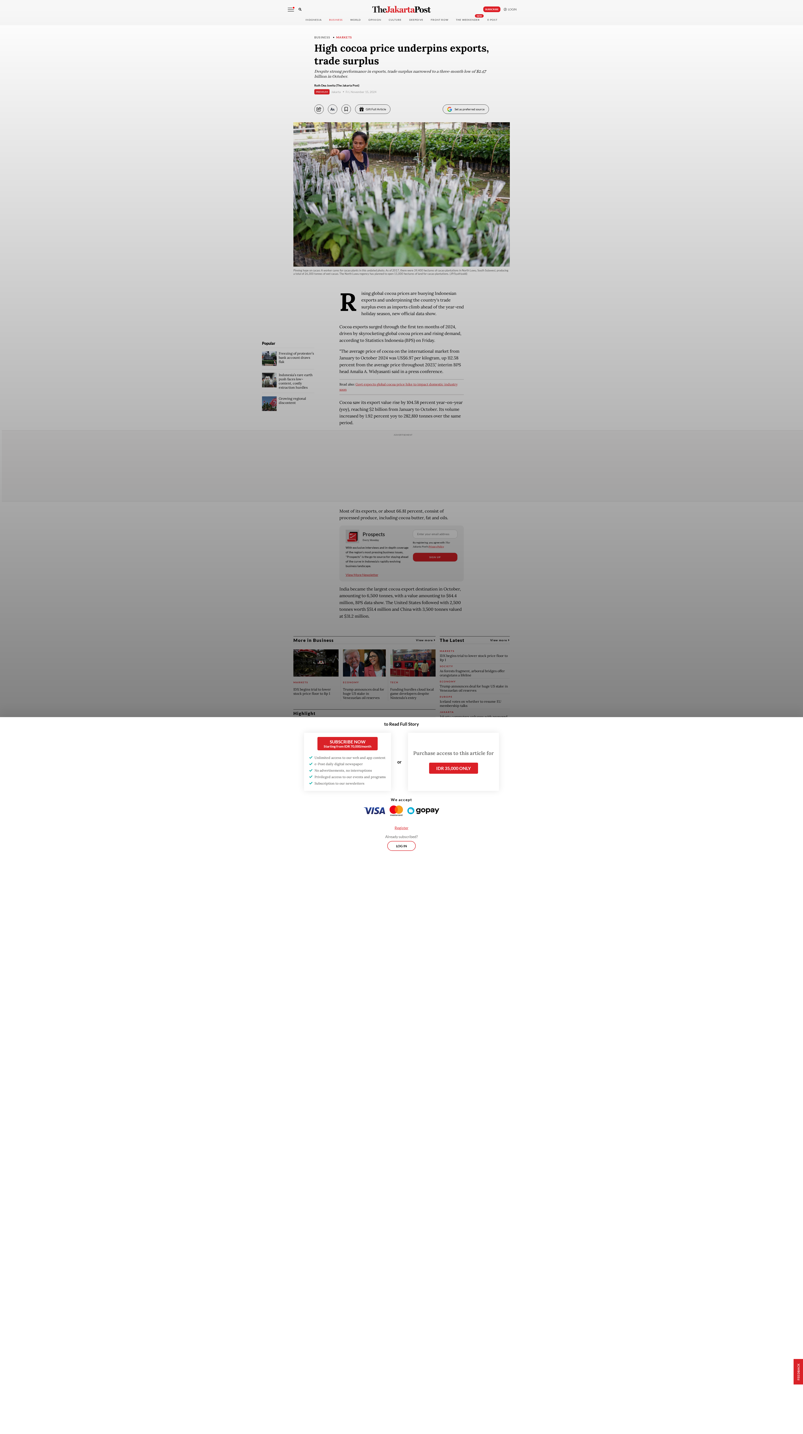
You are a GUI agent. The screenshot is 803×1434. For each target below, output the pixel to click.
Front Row (439, 19)
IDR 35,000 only (453, 768)
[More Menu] (290, 10)
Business (336, 19)
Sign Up (435, 557)
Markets (344, 37)
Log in (401, 846)
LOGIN (512, 9)
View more (425, 640)
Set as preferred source (470, 109)
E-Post (492, 19)
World (355, 19)
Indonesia (314, 19)
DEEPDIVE (416, 19)
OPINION (374, 19)
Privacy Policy (436, 546)
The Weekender (468, 19)
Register (401, 828)
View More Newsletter (362, 575)
